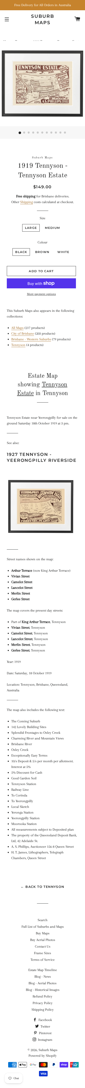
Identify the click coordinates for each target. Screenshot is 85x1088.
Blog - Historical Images (42, 990)
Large (31, 228)
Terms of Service (43, 960)
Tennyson (18, 345)
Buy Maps (42, 933)
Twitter (45, 1026)
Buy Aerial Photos (42, 940)
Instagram (44, 1040)
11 (65, 133)
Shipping (26, 202)
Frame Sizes (42, 953)
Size (42, 218)
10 (60, 133)
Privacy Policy (43, 1003)
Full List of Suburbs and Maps (43, 927)
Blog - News (42, 976)
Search (42, 920)
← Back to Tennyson (42, 887)
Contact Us (42, 946)
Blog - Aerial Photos (42, 983)
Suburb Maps (48, 1050)
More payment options (41, 294)
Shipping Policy (43, 1010)
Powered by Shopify (43, 1056)
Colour (42, 242)
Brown (42, 252)
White (63, 252)
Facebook (45, 1020)
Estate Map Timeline (42, 970)
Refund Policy (42, 996)
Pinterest (44, 1033)
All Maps (17, 328)
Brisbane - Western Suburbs (31, 339)
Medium (52, 228)
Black (21, 252)
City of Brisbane (22, 333)
